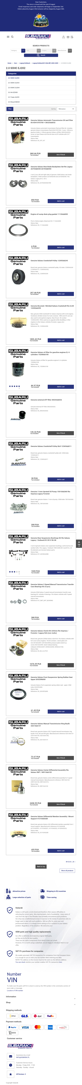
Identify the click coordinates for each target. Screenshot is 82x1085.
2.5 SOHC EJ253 (13, 83)
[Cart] (68, 37)
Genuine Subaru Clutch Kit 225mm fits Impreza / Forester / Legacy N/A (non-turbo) (49, 632)
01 (67, 862)
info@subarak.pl (23, 1057)
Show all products (67, 871)
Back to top (41, 866)
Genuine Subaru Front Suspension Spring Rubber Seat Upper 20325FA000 (51, 678)
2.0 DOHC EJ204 (14, 88)
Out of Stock (61, 155)
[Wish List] (72, 37)
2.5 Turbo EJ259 (13, 97)
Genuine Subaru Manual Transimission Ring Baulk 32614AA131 (50, 725)
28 (73, 862)
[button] (14, 37)
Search (43, 55)
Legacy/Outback (25, 63)
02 (69, 862)
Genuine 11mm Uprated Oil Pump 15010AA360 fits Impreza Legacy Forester (50, 493)
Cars (15, 63)
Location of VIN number (15, 990)
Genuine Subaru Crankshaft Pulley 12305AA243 (49, 261)
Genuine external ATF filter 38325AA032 (46, 400)
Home (9, 63)
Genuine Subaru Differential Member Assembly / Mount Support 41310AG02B (52, 817)
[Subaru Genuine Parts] (18, 121)
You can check (20, 962)
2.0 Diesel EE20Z (14, 102)
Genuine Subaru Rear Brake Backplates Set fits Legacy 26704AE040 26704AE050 (51, 168)
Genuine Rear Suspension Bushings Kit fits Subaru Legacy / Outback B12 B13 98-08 (50, 539)
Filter (10, 109)
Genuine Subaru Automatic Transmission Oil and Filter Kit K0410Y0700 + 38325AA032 (52, 121)
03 (70, 862)
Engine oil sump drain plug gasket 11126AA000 (49, 214)
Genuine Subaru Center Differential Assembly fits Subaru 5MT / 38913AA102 (50, 771)
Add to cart (60, 201)
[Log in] (63, 36)
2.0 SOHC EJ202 (13, 78)
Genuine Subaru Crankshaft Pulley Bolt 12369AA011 (51, 446)
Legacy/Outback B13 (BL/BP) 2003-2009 (45, 63)
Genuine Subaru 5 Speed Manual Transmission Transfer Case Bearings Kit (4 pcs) (52, 585)
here (60, 962)
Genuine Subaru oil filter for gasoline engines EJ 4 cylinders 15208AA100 (50, 353)
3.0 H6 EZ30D (13, 92)
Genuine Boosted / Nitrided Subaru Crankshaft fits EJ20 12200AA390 (52, 307)
